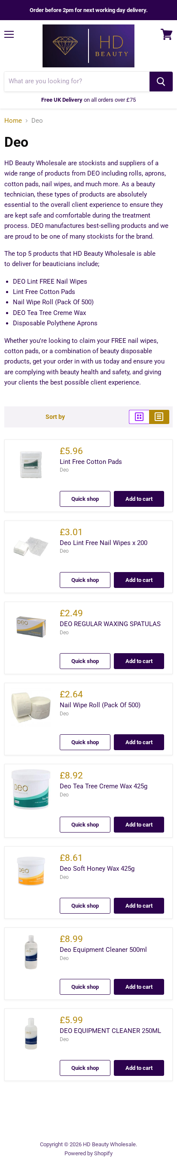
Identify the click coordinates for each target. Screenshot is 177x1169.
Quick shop (85, 499)
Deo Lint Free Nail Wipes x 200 (103, 543)
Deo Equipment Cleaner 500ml (103, 950)
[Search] (161, 81)
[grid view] (139, 417)
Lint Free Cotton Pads (91, 462)
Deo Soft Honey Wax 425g (97, 868)
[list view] (159, 417)
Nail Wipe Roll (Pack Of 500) (100, 705)
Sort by (55, 416)
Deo (64, 470)
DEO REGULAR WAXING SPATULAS (110, 624)
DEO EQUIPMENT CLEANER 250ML (110, 1031)
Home (13, 120)
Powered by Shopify (88, 1153)
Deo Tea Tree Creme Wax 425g (103, 786)
